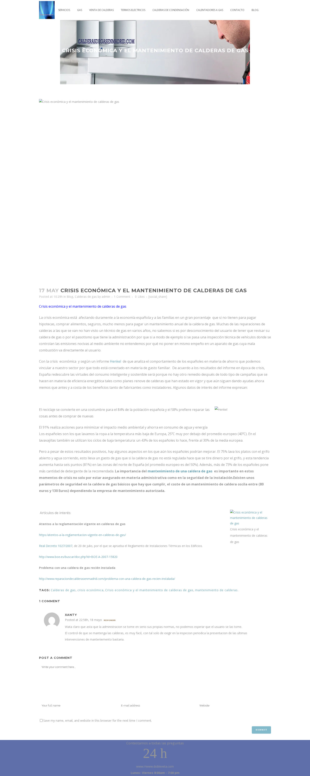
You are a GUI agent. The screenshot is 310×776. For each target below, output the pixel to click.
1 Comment (122, 297)
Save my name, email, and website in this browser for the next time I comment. (97, 720)
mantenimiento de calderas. (217, 590)
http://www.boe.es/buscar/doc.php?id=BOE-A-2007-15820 (78, 557)
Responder (110, 620)
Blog (70, 297)
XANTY (71, 615)
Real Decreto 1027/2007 (55, 546)
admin (106, 297)
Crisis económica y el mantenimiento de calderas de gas (149, 590)
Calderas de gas (86, 297)
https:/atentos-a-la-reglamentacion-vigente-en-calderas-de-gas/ (82, 535)
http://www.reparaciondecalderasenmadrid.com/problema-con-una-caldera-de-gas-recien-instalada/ (107, 579)
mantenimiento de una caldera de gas (180, 471)
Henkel (115, 361)
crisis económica (90, 590)
